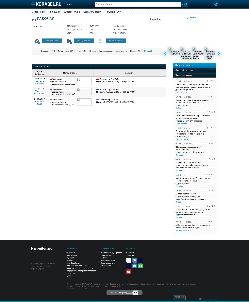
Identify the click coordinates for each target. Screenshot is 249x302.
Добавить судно (72, 12)
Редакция (70, 258)
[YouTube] (129, 271)
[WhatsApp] (140, 265)
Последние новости (184, 65)
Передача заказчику (39, 82)
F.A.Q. (68, 276)
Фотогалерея (65, 51)
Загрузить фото (52, 41)
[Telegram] (134, 265)
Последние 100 (113, 12)
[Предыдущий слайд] (165, 53)
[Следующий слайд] (219, 53)
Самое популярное (183, 75)
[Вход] (216, 4)
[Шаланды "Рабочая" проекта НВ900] (210, 53)
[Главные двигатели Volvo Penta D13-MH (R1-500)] (198, 53)
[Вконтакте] (134, 259)
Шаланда (37, 26)
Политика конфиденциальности (79, 268)
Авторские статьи (183, 230)
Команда (81, 51)
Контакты (130, 253)
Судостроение (182, 92)
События (179, 108)
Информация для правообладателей (81, 271)
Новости (135, 51)
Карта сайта (71, 273)
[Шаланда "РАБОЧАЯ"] (174, 53)
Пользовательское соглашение (79, 266)
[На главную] (46, 4)
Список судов (39, 12)
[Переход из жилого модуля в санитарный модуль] (186, 53)
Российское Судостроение (111, 253)
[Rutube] (140, 259)
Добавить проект (92, 12)
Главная (44, 51)
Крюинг (103, 258)
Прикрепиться (84, 41)
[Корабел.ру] (42, 249)
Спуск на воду (39, 102)
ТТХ (53, 51)
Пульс (148, 51)
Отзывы (92, 51)
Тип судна (55, 12)
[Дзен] (129, 259)
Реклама (69, 260)
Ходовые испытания (39, 92)
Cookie (129, 292)
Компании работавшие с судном (113, 51)
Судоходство (181, 124)
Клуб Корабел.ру (73, 263)
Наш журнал (71, 255)
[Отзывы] (100, 41)
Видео (178, 202)
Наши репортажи (108, 263)
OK (135, 292)
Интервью (180, 155)
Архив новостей (107, 266)
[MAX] (129, 265)
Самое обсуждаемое (184, 70)
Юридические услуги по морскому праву (40, 267)
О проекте (70, 253)
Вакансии (130, 255)
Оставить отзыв (115, 41)
